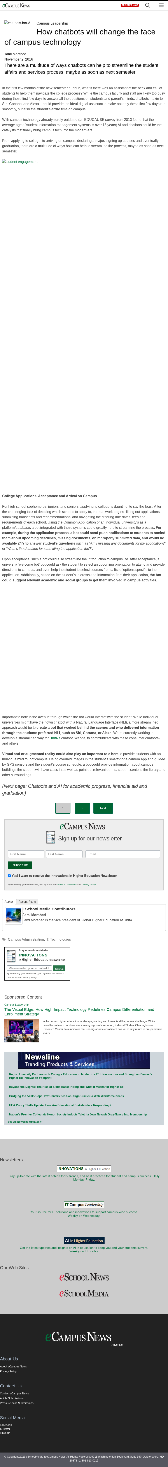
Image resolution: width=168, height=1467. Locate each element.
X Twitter (5, 1429)
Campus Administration (26, 939)
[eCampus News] (16, 5)
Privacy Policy (88, 884)
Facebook (6, 1425)
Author (9, 901)
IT (47, 939)
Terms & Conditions (67, 884)
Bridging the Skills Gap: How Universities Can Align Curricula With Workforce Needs (66, 1096)
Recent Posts (27, 901)
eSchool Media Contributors (49, 909)
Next (103, 808)
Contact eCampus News (14, 1393)
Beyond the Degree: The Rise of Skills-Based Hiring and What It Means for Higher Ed (66, 1086)
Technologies (60, 939)
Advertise (117, 1344)
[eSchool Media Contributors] (14, 923)
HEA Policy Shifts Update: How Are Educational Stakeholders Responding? (60, 1105)
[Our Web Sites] (84, 1277)
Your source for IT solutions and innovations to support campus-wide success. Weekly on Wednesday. (84, 1213)
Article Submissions (11, 1398)
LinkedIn (5, 1433)
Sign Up (59, 969)
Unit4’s (54, 738)
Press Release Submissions (16, 1403)
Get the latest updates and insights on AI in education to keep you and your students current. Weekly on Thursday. (84, 1249)
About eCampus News (13, 1366)
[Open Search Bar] (147, 5)
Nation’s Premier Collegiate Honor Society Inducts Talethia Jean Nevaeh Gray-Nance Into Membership (78, 1114)
